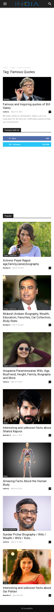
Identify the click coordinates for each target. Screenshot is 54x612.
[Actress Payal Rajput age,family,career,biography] (27, 239)
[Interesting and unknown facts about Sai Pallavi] (27, 566)
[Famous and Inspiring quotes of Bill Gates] (27, 89)
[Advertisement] (27, 36)
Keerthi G (7, 435)
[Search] (50, 4)
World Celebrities (10, 530)
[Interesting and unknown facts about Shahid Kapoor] (27, 406)
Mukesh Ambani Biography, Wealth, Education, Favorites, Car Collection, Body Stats (27, 317)
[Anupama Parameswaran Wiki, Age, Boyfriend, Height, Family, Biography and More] (27, 349)
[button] (5, 4)
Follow (45, 144)
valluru (6, 112)
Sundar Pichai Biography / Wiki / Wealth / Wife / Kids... (24, 536)
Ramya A (6, 268)
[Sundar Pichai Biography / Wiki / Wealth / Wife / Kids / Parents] (27, 513)
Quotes (6, 99)
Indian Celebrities (10, 255)
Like (47, 138)
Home (5, 67)
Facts (5, 423)
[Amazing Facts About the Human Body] (27, 460)
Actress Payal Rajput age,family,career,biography (21, 262)
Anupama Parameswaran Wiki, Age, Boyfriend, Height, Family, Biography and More (27, 374)
